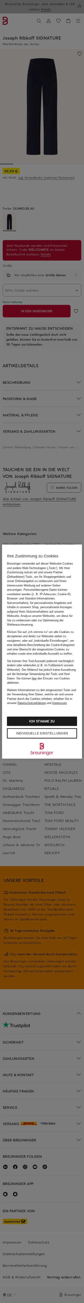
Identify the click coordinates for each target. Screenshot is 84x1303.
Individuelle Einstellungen (42, 733)
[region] (42, 651)
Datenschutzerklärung (31, 703)
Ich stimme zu (42, 721)
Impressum (59, 703)
